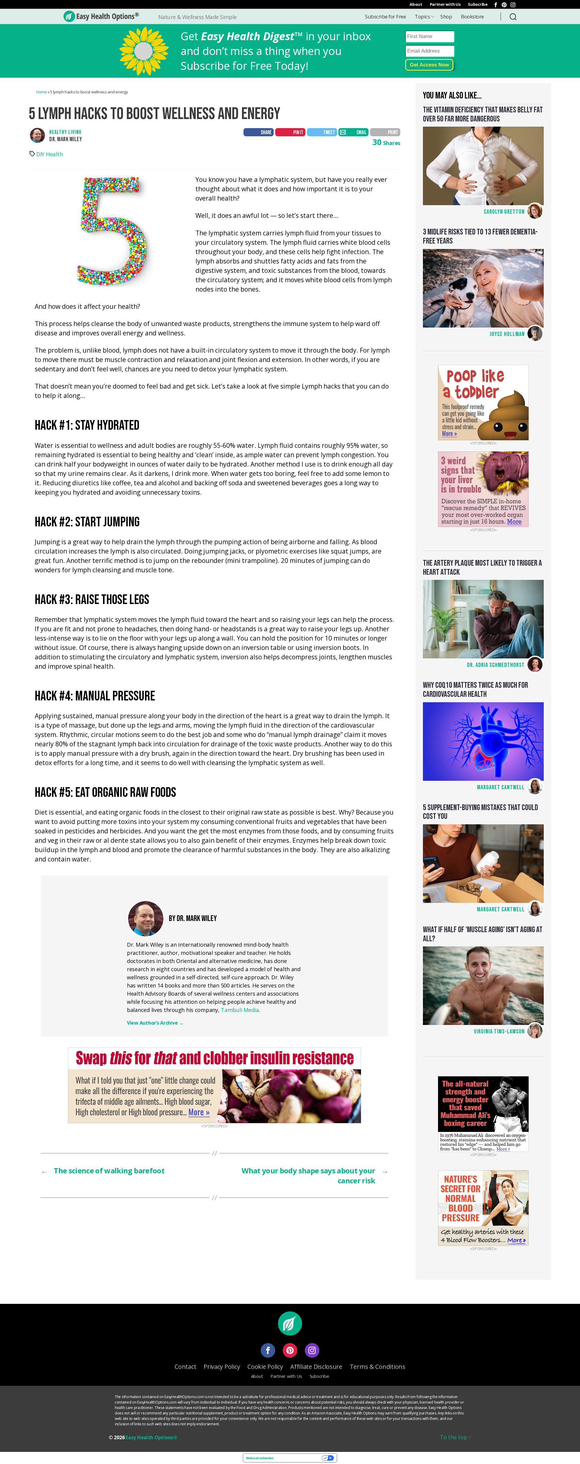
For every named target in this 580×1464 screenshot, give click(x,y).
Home (41, 92)
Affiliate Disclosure (316, 1366)
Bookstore (472, 16)
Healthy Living (65, 132)
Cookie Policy (265, 1366)
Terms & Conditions (377, 1366)
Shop (446, 16)
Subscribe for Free (385, 16)
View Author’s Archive (155, 1023)
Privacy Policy (222, 1366)
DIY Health (49, 154)
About (416, 4)
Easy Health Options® (151, 1437)
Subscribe (478, 4)
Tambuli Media (240, 1009)
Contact (185, 1366)
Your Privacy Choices (299, 1458)
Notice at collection (259, 1458)
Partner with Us (445, 4)
